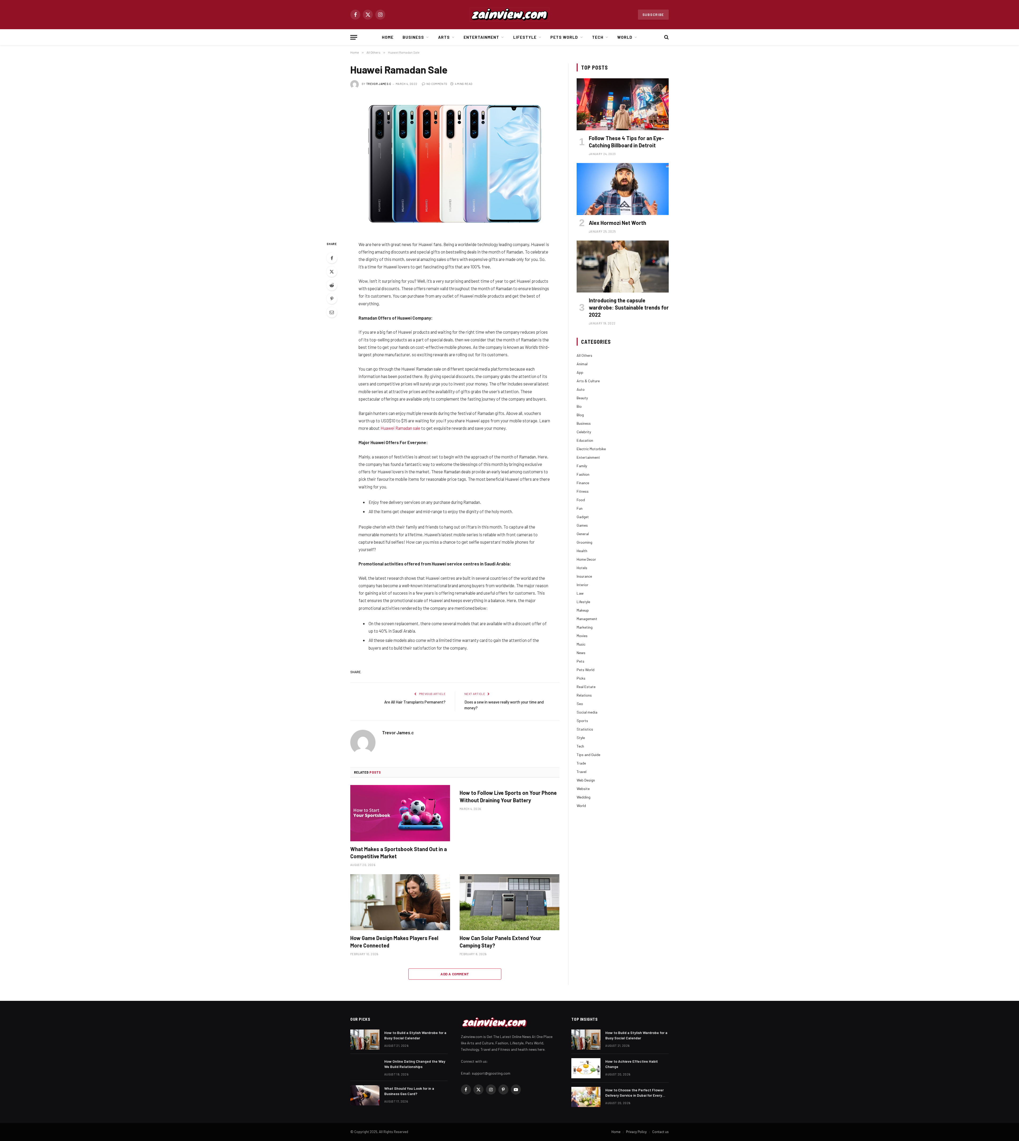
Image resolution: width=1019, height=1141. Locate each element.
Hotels (582, 567)
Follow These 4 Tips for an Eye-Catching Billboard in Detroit (626, 141)
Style (581, 737)
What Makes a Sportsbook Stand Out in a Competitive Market (398, 852)
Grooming (584, 542)
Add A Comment (455, 974)
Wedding (583, 797)
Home (388, 37)
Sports (582, 720)
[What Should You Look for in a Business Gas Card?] (364, 1095)
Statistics (585, 729)
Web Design (586, 780)
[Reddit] (331, 285)
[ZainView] (509, 14)
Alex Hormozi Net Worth (617, 223)
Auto (581, 389)
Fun (579, 508)
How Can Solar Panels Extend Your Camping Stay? (500, 941)
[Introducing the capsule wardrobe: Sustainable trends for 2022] (623, 266)
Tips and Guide (588, 754)
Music (581, 644)
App (580, 372)
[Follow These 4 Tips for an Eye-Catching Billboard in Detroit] (623, 104)
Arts (444, 37)
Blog (580, 415)
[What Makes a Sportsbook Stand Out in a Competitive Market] (400, 813)
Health (582, 550)
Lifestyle (525, 37)
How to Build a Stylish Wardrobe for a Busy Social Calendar (415, 1035)
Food (581, 499)
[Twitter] (331, 271)
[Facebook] (331, 258)
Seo (580, 703)
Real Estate (586, 686)
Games (582, 525)
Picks (581, 678)
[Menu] (353, 37)
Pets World (564, 37)
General (583, 533)
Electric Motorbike (591, 449)
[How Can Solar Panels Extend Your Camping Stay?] (509, 902)
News (581, 652)
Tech (597, 37)
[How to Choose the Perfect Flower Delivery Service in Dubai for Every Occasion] (586, 1097)
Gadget (583, 516)
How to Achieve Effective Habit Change (631, 1064)
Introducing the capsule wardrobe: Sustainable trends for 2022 (629, 307)
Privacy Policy (636, 1132)
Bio (579, 406)
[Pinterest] (331, 298)
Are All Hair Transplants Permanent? (415, 702)
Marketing (585, 627)
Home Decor (586, 559)
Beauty (582, 398)
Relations (584, 695)
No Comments (436, 83)
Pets (580, 661)
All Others (584, 355)
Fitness (583, 491)
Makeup (583, 610)
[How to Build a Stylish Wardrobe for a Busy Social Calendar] (364, 1040)
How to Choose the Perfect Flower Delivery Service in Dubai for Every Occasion (634, 1093)
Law (580, 593)
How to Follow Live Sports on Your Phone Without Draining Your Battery (508, 796)
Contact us (660, 1132)
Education (585, 440)
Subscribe (653, 14)
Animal (582, 364)
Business (413, 37)
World (624, 37)
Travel (581, 771)
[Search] (666, 37)
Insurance (584, 576)
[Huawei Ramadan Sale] (454, 163)
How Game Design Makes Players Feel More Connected (394, 941)
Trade (581, 763)
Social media (587, 712)
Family (582, 466)
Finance (583, 483)
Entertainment (481, 37)
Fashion (583, 474)
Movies (582, 635)
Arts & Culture (588, 381)
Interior (582, 584)
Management (587, 618)
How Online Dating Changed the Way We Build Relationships (414, 1064)
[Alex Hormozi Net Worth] (623, 189)
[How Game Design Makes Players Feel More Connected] (400, 902)
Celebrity (584, 432)
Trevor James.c (378, 83)
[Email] (331, 312)
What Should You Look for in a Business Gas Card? (409, 1091)
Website (583, 788)
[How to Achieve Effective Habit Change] (586, 1068)
